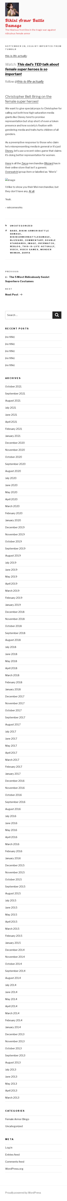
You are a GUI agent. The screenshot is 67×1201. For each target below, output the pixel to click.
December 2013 (14, 1034)
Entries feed (12, 1154)
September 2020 (15, 464)
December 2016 (15, 780)
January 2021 (13, 436)
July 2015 (10, 900)
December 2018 (15, 612)
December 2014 (15, 950)
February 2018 (13, 682)
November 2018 (15, 619)
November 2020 (15, 449)
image (32, 243)
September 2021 (15, 393)
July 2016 (10, 816)
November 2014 (15, 956)
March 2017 (12, 759)
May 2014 (11, 999)
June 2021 (11, 414)
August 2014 (13, 978)
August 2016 (13, 809)
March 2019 (12, 590)
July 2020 (10, 478)
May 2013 (11, 1083)
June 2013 (11, 1076)
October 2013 (13, 1048)
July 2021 (10, 407)
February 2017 (13, 766)
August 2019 (13, 555)
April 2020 (11, 499)
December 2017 (14, 696)
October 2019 (13, 541)
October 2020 (13, 457)
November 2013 (15, 1041)
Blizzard (48, 163)
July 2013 (10, 1069)
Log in (8, 1147)
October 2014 (13, 963)
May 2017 (11, 745)
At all (31, 191)
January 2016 (13, 858)
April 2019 (11, 583)
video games (29, 249)
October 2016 (13, 795)
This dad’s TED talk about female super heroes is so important (32, 69)
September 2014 (15, 971)
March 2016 (12, 844)
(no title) (10, 337)
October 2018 (13, 626)
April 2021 (11, 421)
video (14, 249)
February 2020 (14, 513)
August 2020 (13, 471)
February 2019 (13, 597)
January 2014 (13, 1027)
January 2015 (13, 942)
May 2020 (11, 492)
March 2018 (12, 675)
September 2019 (15, 548)
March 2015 (12, 928)
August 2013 (13, 1062)
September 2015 (15, 886)
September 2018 (15, 633)
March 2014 (12, 1013)
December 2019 (15, 527)
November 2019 (15, 534)
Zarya (24, 163)
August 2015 (13, 893)
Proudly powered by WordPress (23, 1192)
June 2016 (11, 823)
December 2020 (15, 442)
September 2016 (15, 802)
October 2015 (13, 879)
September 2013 (15, 1055)
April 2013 (11, 1090)
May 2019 (11, 576)
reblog (15, 246)
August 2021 (13, 400)
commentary (34, 240)
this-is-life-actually (16, 56)
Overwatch (11, 171)
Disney (9, 150)
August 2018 (13, 640)
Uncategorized (21, 226)
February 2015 (13, 935)
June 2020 (11, 485)
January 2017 (13, 773)
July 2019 (10, 562)
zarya (26, 253)
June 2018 (11, 654)
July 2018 (10, 647)
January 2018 (13, 689)
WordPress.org (14, 1168)
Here (8, 163)
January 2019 (13, 604)
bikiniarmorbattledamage (30, 237)
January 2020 (13, 520)
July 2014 (10, 985)
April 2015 (11, 921)
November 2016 (15, 787)
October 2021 (13, 386)
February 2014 (13, 1020)
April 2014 (11, 1006)
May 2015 (11, 914)
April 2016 (11, 837)
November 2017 (15, 703)
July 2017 (10, 731)
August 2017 (13, 724)
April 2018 (11, 668)
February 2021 (13, 428)
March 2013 (12, 1097)
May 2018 (11, 661)
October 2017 (13, 710)
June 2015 (11, 907)
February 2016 (13, 851)
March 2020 (12, 506)
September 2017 (15, 717)
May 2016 (11, 830)
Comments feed (14, 1161)
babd (14, 231)
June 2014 (11, 992)
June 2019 (11, 569)
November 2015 (15, 872)
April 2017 (11, 752)
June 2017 (11, 738)
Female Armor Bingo (17, 1119)
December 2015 (15, 865)
